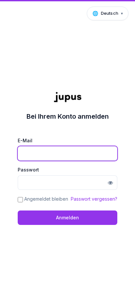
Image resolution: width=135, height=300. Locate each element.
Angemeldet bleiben (46, 199)
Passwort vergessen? (94, 199)
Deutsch (109, 13)
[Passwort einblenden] (110, 182)
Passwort (28, 169)
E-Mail (25, 140)
